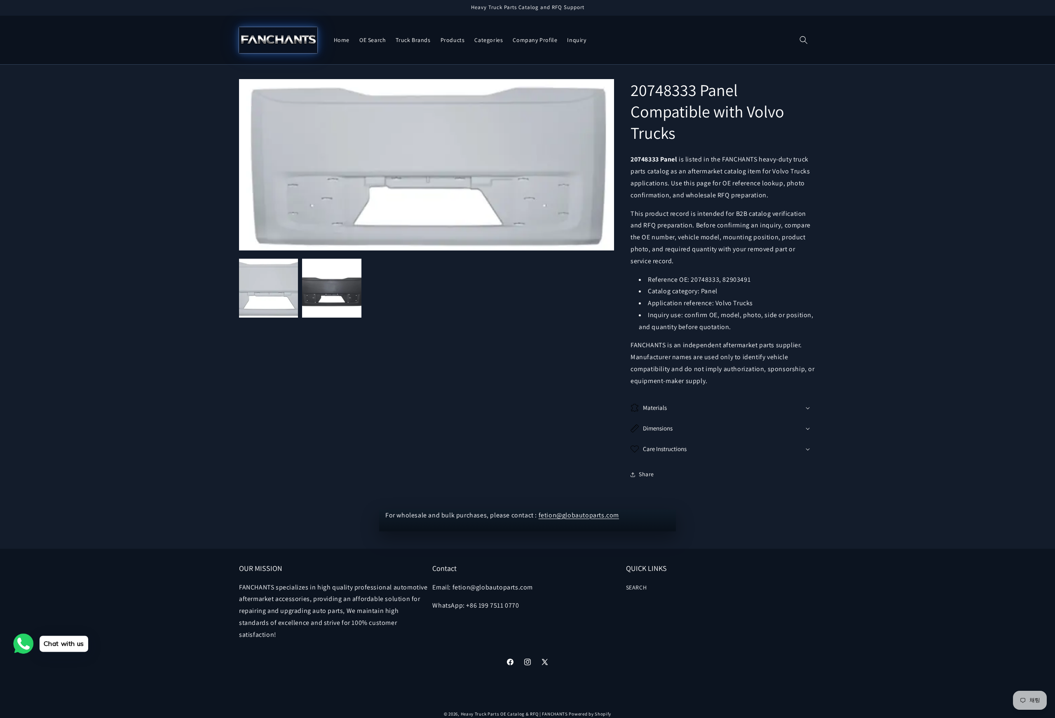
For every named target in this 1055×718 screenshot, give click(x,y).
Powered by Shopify (590, 714)
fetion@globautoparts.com (579, 515)
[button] (804, 40)
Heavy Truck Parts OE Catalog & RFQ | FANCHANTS (514, 714)
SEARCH (636, 587)
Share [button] (646, 474)
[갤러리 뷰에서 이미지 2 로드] (331, 288)
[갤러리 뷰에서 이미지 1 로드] (268, 288)
